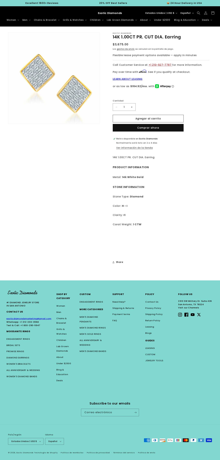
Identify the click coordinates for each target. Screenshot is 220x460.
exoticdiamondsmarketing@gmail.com (28, 318)
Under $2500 (63, 363)
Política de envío (146, 452)
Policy (149, 294)
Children (61, 340)
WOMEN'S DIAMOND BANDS (21, 376)
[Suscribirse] (135, 412)
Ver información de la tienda (134, 147)
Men (58, 312)
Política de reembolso (72, 452)
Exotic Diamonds (25, 452)
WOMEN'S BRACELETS (18, 363)
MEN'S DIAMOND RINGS (93, 327)
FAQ (114, 320)
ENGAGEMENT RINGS (18, 339)
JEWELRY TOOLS (154, 360)
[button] (12, 20)
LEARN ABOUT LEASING (128, 79)
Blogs (148, 333)
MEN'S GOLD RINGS (90, 334)
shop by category (63, 296)
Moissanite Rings (18, 331)
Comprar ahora (148, 127)
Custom (85, 294)
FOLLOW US (185, 294)
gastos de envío (126, 49)
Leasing (149, 326)
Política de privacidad (98, 452)
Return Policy (152, 320)
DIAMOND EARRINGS (17, 357)
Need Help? (119, 301)
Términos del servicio (124, 452)
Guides (150, 340)
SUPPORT (118, 294)
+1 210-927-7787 (160, 65)
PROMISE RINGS (15, 351)
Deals (59, 380)
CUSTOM (150, 354)
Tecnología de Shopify (46, 452)
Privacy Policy (153, 308)
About (59, 357)
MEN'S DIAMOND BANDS (93, 351)
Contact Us (14, 311)
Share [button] (119, 262)
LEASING (150, 348)
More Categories (91, 309)
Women (60, 305)
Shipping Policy (154, 314)
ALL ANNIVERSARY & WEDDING (23, 370)
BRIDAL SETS (13, 345)
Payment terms (121, 314)
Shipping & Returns (123, 308)
